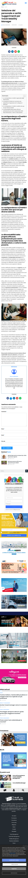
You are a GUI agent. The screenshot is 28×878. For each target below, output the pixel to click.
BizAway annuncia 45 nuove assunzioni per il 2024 (15, 462)
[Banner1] (14, 619)
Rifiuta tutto (14, 864)
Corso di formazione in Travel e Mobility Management (19, 777)
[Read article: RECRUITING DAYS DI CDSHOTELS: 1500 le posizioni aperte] (4, 457)
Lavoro (6, 7)
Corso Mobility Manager (19, 783)
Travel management (4, 709)
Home (2, 7)
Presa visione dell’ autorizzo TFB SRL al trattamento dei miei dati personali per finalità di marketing (14, 532)
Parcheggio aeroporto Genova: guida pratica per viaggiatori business (12, 712)
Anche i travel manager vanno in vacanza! (13, 705)
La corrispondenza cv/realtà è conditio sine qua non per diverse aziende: (13, 106)
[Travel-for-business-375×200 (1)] (14, 601)
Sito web (3, 441)
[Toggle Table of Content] (23, 96)
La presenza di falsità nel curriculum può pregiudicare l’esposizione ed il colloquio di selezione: (12, 103)
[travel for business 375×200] (14, 566)
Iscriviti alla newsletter (14, 535)
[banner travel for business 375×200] (14, 676)
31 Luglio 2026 (3, 700)
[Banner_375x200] (14, 585)
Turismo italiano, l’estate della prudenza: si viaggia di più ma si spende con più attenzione (13, 696)
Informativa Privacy (10, 532)
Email (3, 435)
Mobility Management (5, 703)
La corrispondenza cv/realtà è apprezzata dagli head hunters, (13, 98)
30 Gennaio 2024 (11, 464)
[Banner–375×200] (14, 548)
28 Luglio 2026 (3, 723)
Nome (3, 429)
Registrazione (17, 509)
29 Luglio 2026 (3, 715)
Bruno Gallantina (14, 376)
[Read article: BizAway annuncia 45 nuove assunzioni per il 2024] (4, 463)
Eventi (1, 692)
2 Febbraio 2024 (11, 458)
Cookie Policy (12, 853)
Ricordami (8, 504)
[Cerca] (26, 471)
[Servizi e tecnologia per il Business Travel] (14, 640)
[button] (25, 2)
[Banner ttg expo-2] (14, 656)
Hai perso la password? (10, 509)
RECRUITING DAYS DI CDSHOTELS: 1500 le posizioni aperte (17, 456)
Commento (4, 411)
